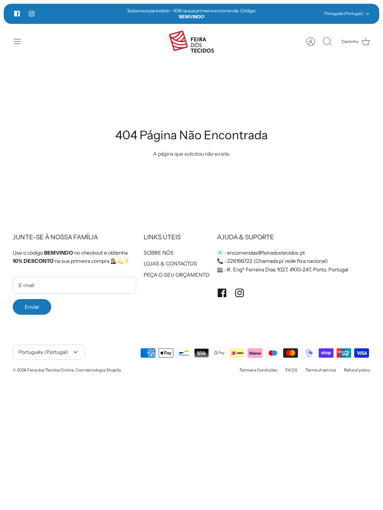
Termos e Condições (258, 370)
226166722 (239, 261)
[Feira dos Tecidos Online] (191, 42)
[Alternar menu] (21, 41)
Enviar (32, 307)
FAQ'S (291, 370)
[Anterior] (107, 13)
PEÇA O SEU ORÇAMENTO (176, 274)
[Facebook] (17, 14)
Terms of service (321, 370)
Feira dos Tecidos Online (50, 370)
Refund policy (357, 370)
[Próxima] (275, 13)
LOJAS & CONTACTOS (170, 263)
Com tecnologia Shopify (98, 370)
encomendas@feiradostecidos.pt (266, 252)
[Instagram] (31, 14)
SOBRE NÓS (159, 252)
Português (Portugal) (343, 13)
